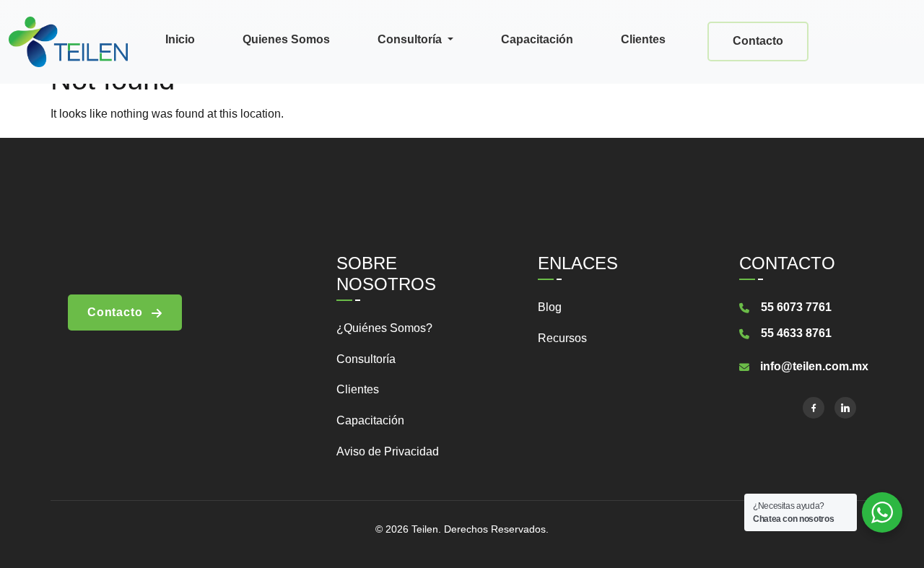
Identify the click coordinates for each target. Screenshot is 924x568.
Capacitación (537, 39)
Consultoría (411, 39)
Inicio (180, 39)
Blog (550, 307)
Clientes (643, 39)
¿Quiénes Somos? (384, 328)
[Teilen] (68, 40)
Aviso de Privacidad (387, 451)
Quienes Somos (286, 39)
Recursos (562, 338)
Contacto (758, 41)
